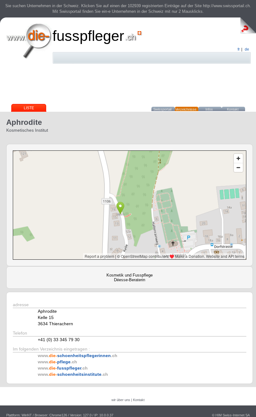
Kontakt (233, 109)
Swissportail (162, 109)
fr (239, 49)
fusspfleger (88, 35)
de (247, 49)
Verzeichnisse (185, 109)
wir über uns (120, 400)
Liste (29, 108)
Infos (209, 109)
